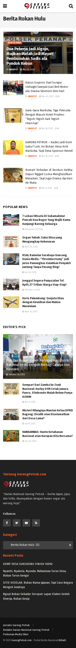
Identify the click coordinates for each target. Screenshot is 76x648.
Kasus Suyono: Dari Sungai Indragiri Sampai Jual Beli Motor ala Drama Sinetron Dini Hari (46, 87)
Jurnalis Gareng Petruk (16, 625)
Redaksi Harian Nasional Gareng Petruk (26, 629)
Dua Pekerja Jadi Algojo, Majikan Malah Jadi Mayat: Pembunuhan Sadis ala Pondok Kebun (30, 56)
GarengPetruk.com (21, 640)
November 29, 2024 (33, 229)
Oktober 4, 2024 (32, 290)
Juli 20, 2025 (30, 272)
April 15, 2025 (30, 311)
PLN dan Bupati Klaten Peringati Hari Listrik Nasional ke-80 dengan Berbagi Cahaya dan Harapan (38, 365)
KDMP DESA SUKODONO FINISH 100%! (27, 564)
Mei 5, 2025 (29, 402)
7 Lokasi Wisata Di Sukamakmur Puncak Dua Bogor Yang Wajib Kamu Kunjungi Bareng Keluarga (46, 220)
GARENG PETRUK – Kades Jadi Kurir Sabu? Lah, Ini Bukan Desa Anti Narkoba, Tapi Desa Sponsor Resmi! (49, 146)
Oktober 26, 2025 (16, 374)
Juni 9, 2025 (29, 424)
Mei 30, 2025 (28, 69)
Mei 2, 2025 (46, 188)
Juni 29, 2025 (30, 441)
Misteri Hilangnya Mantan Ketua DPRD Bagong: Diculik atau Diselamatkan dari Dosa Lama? (47, 414)
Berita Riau (14, 42)
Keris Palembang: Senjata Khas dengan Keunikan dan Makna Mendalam (43, 302)
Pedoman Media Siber (16, 634)
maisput (13, 69)
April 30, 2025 (31, 247)
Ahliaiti (62, 640)
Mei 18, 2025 (47, 128)
